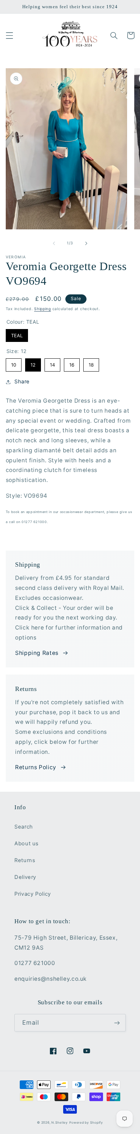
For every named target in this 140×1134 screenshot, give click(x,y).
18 (91, 363)
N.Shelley (59, 1122)
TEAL (17, 333)
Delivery (25, 877)
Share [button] (22, 381)
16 (72, 363)
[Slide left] (54, 243)
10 (14, 363)
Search (23, 827)
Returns (24, 860)
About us (26, 843)
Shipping (42, 309)
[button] (9, 35)
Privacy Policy (32, 894)
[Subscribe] (117, 1022)
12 (33, 363)
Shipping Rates (37, 653)
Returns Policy (35, 767)
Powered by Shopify (86, 1122)
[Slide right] (86, 243)
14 (52, 363)
